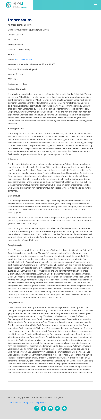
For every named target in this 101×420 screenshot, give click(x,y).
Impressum (41, 402)
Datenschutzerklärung (18, 402)
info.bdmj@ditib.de (23, 59)
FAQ (32, 402)
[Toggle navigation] (96, 5)
